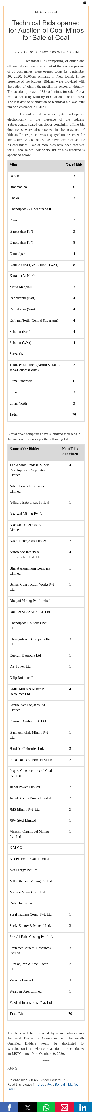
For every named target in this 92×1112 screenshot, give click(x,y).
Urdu (41, 1084)
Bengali (60, 1084)
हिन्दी (50, 1084)
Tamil (11, 1089)
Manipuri (74, 1084)
